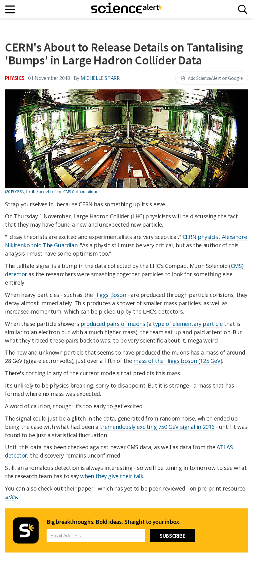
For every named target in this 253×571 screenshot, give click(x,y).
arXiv (11, 496)
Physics (14, 77)
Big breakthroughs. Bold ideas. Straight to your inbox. (113, 521)
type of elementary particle (187, 323)
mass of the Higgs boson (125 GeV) (177, 360)
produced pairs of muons (113, 323)
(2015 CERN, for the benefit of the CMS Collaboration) (51, 191)
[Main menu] (10, 9)
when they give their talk (111, 476)
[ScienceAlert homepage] (126, 9)
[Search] (242, 9)
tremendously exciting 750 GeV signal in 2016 (157, 426)
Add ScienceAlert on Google (215, 78)
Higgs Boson (110, 294)
